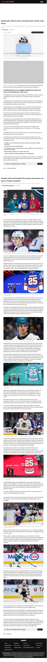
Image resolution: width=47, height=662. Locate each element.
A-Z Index (38, 647)
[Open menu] (3, 1)
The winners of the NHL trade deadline (13, 146)
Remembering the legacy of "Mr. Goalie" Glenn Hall (16, 151)
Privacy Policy (26, 645)
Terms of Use (39, 645)
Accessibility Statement (28, 647)
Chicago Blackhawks (10, 85)
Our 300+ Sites (39, 643)
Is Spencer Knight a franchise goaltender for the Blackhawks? (19, 153)
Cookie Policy (7, 647)
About (5, 643)
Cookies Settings (8, 649)
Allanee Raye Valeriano (8, 185)
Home (4, 168)
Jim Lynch (5, 29)
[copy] (10, 32)
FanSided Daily (7, 645)
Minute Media (7, 652)
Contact (25, 643)
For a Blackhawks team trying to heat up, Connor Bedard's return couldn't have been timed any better (23, 149)
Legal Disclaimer (17, 647)
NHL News (9, 633)
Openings (16, 643)
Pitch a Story (17, 645)
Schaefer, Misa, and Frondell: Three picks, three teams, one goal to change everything (22, 143)
